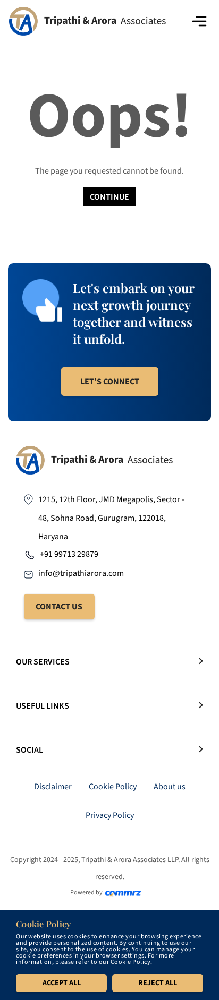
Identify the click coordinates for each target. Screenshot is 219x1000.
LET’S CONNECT (109, 381)
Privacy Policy (110, 815)
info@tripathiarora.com (81, 573)
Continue (109, 197)
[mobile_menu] (199, 21)
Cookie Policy (113, 786)
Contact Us (59, 607)
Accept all (62, 983)
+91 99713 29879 (69, 554)
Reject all (157, 983)
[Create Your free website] (123, 893)
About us (170, 786)
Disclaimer (53, 786)
